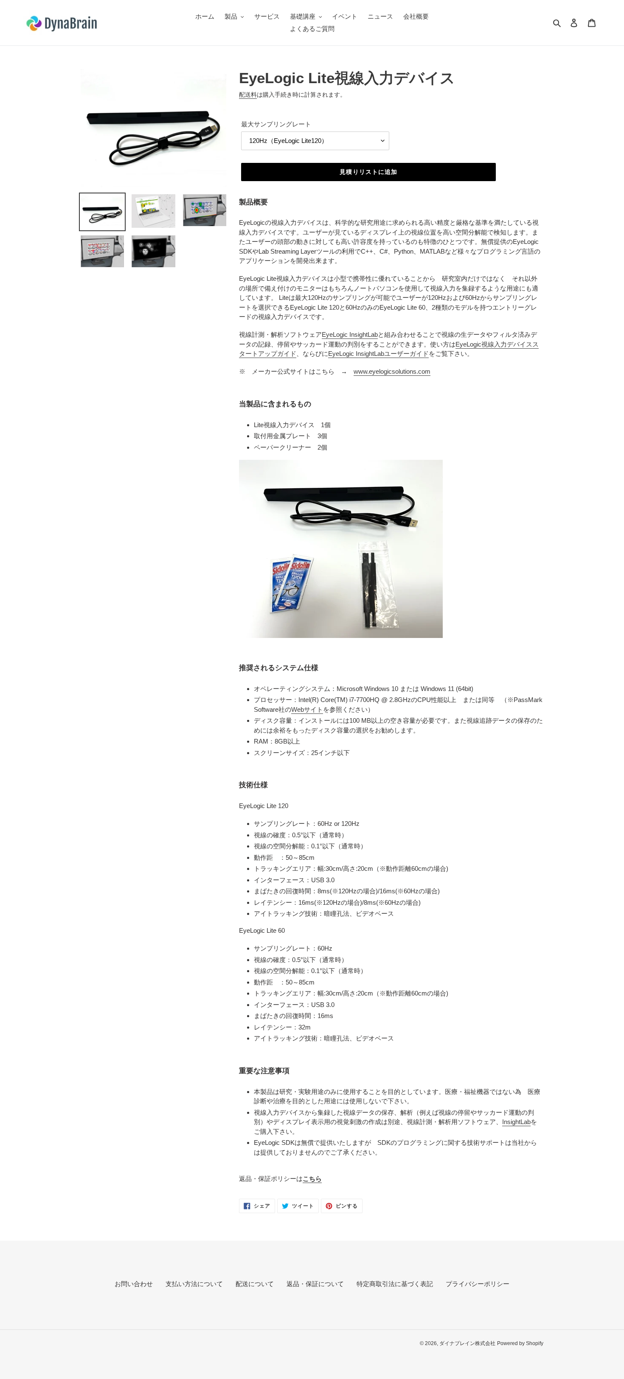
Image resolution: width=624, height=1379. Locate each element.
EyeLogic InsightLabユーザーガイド (378, 353)
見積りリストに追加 (368, 171)
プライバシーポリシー (477, 1283)
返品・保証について (315, 1283)
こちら (312, 1178)
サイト (307, 709)
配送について (255, 1283)
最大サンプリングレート (276, 124)
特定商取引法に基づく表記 (395, 1283)
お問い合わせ (134, 1283)
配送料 (248, 94)
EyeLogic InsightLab (350, 334)
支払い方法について (194, 1283)
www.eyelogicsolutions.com (392, 371)
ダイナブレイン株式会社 (467, 1343)
